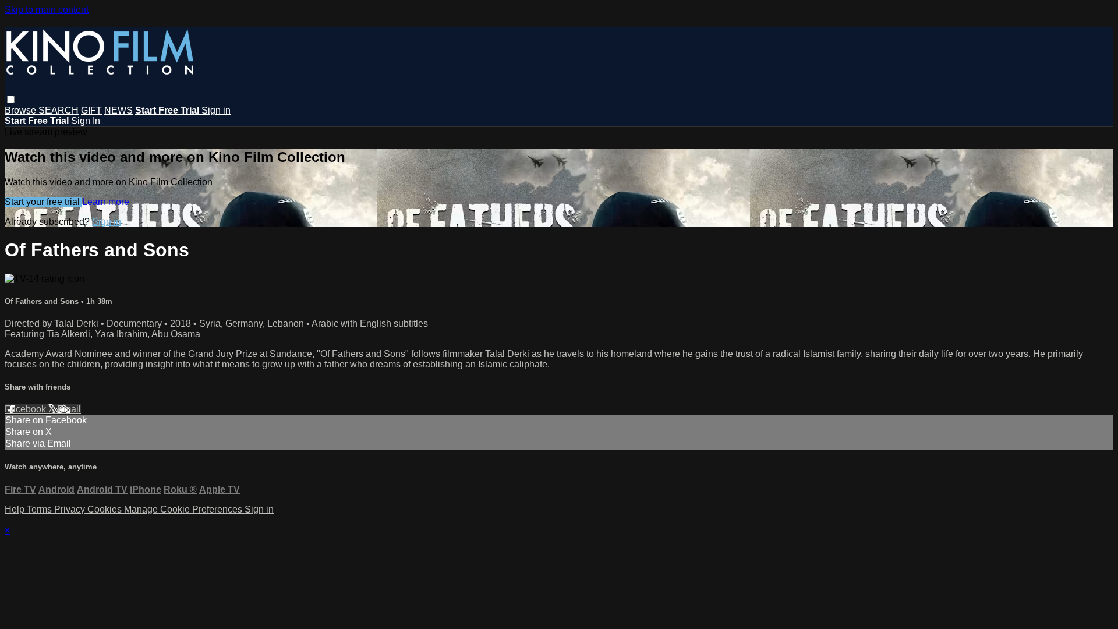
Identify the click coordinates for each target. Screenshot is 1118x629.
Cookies (105, 509)
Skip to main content (47, 10)
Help (16, 509)
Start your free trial (43, 202)
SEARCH (58, 110)
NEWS (118, 110)
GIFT (91, 110)
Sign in (216, 110)
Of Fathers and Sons (43, 301)
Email (69, 409)
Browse (21, 110)
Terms (40, 509)
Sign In (85, 121)
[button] (11, 99)
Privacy (70, 509)
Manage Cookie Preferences (184, 509)
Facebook (26, 409)
